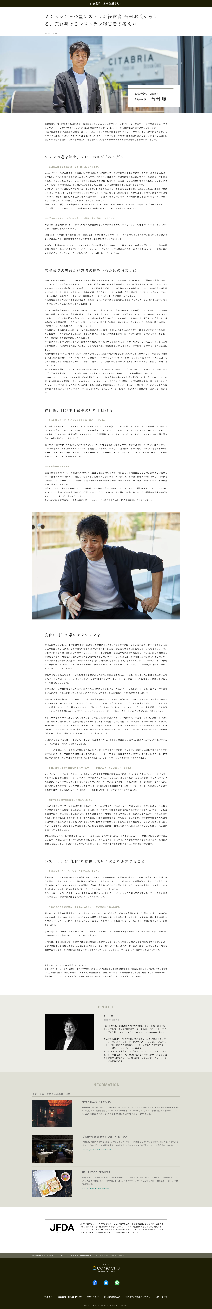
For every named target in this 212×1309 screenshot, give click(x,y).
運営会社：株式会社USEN (70, 1296)
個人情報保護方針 (112, 1296)
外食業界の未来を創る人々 (106, 3)
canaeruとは (93, 1296)
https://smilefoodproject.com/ (95, 1188)
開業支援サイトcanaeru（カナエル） (48, 1255)
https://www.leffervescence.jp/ (97, 1149)
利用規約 (48, 1296)
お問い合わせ (161, 1296)
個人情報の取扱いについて (138, 1296)
